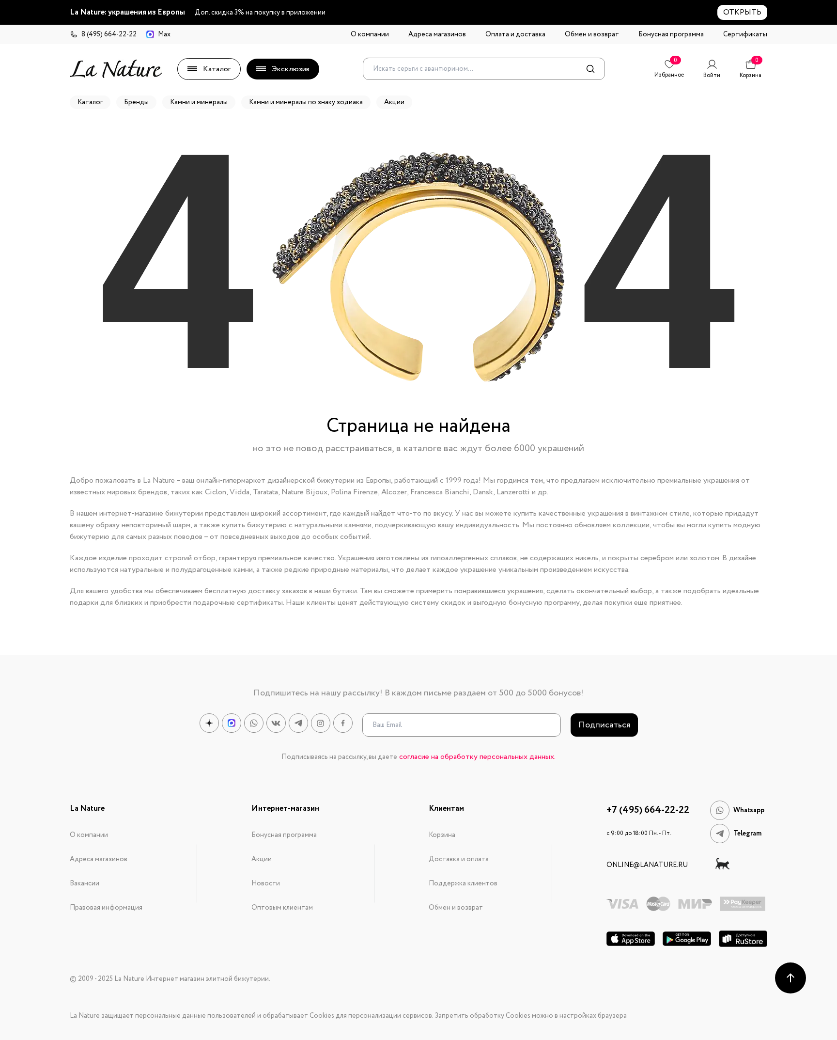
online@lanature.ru (647, 865)
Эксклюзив (291, 69)
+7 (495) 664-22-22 (647, 810)
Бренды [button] (136, 102)
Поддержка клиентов (463, 883)
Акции (261, 859)
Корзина (442, 835)
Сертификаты (745, 34)
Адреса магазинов (437, 34)
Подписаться (604, 725)
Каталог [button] (90, 102)
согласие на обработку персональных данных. (477, 756)
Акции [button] (394, 102)
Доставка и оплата (459, 859)
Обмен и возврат (592, 34)
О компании (370, 34)
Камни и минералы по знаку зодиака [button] (306, 102)
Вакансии (84, 883)
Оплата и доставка (515, 34)
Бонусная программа (671, 34)
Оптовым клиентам (282, 908)
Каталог (217, 69)
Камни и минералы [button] (199, 102)
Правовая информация (106, 908)
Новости (265, 883)
